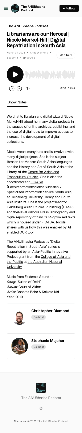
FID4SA (36, 182)
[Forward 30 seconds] (19, 88)
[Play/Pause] (15, 74)
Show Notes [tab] (17, 102)
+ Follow (69, 8)
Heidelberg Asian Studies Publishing (34, 207)
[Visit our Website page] (41, 409)
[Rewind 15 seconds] (12, 88)
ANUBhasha (23, 241)
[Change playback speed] (28, 88)
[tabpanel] (41, 209)
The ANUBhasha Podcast (33, 8)
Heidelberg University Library (32, 197)
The (10, 241)
